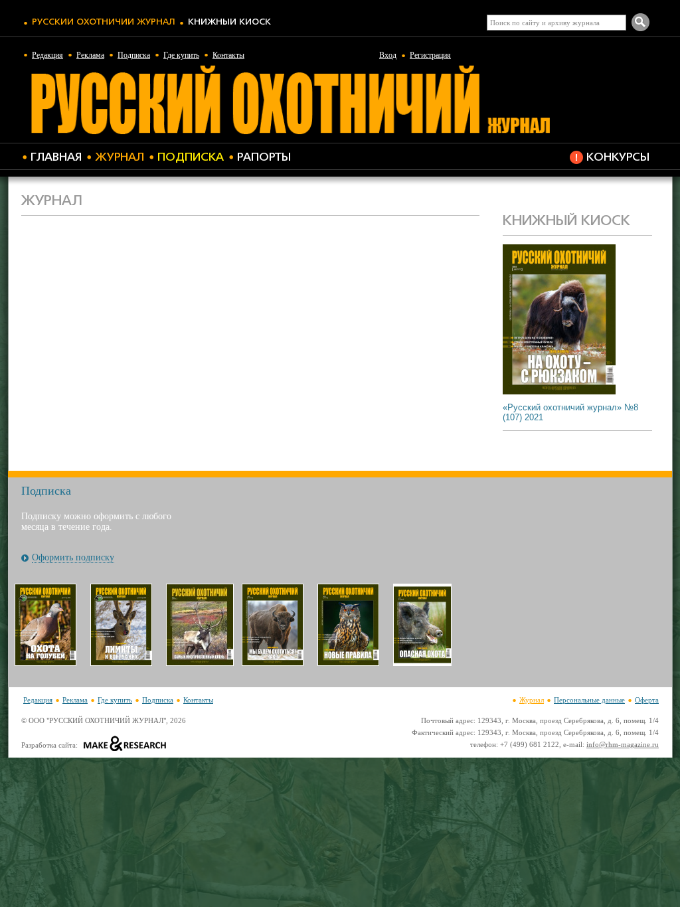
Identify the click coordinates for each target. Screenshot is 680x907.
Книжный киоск (229, 22)
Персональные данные (589, 700)
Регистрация (430, 55)
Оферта (647, 700)
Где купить (181, 55)
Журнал (119, 158)
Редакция (47, 55)
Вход (387, 55)
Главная (56, 158)
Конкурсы (617, 158)
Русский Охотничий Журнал (103, 22)
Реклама (90, 55)
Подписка (134, 55)
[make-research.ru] (125, 745)
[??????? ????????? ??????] (290, 132)
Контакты (228, 55)
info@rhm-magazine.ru (622, 744)
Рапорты (264, 158)
